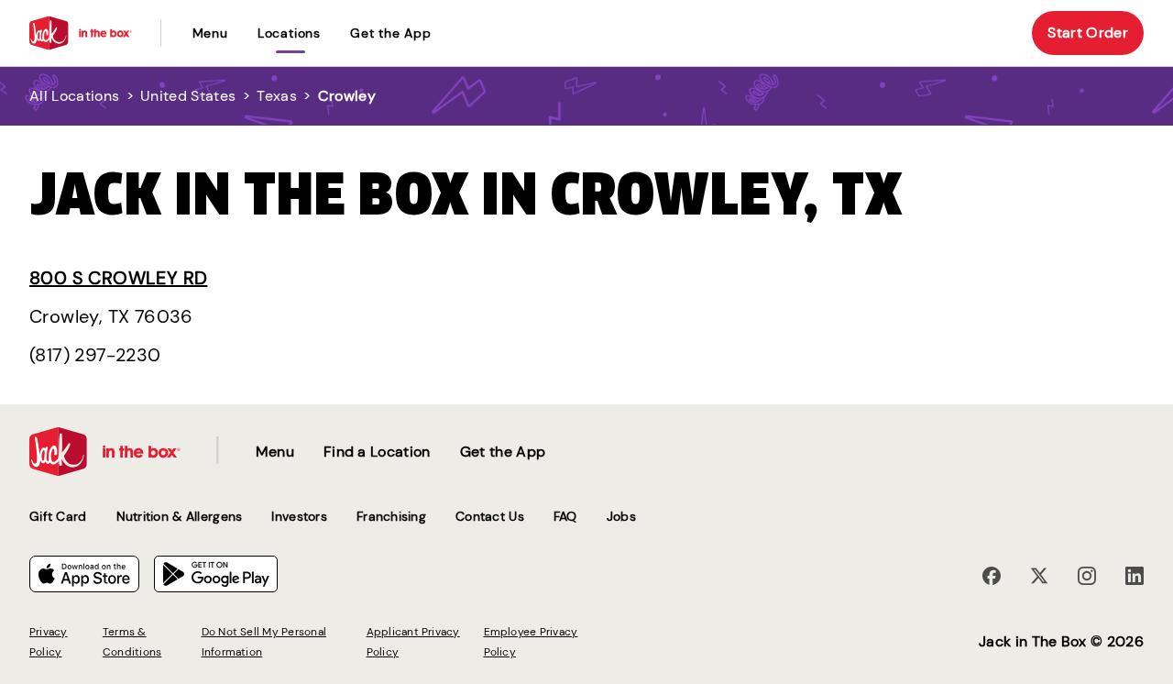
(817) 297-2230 (95, 355)
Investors (299, 516)
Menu (210, 33)
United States (188, 95)
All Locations (74, 95)
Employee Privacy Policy (531, 641)
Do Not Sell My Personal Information (264, 641)
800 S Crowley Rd (118, 278)
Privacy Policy (48, 641)
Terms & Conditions (132, 641)
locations (289, 33)
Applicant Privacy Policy (413, 641)
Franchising (391, 516)
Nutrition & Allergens (179, 516)
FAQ (565, 516)
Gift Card (58, 516)
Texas (277, 95)
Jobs (621, 516)
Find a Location (377, 451)
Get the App (391, 33)
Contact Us (489, 516)
